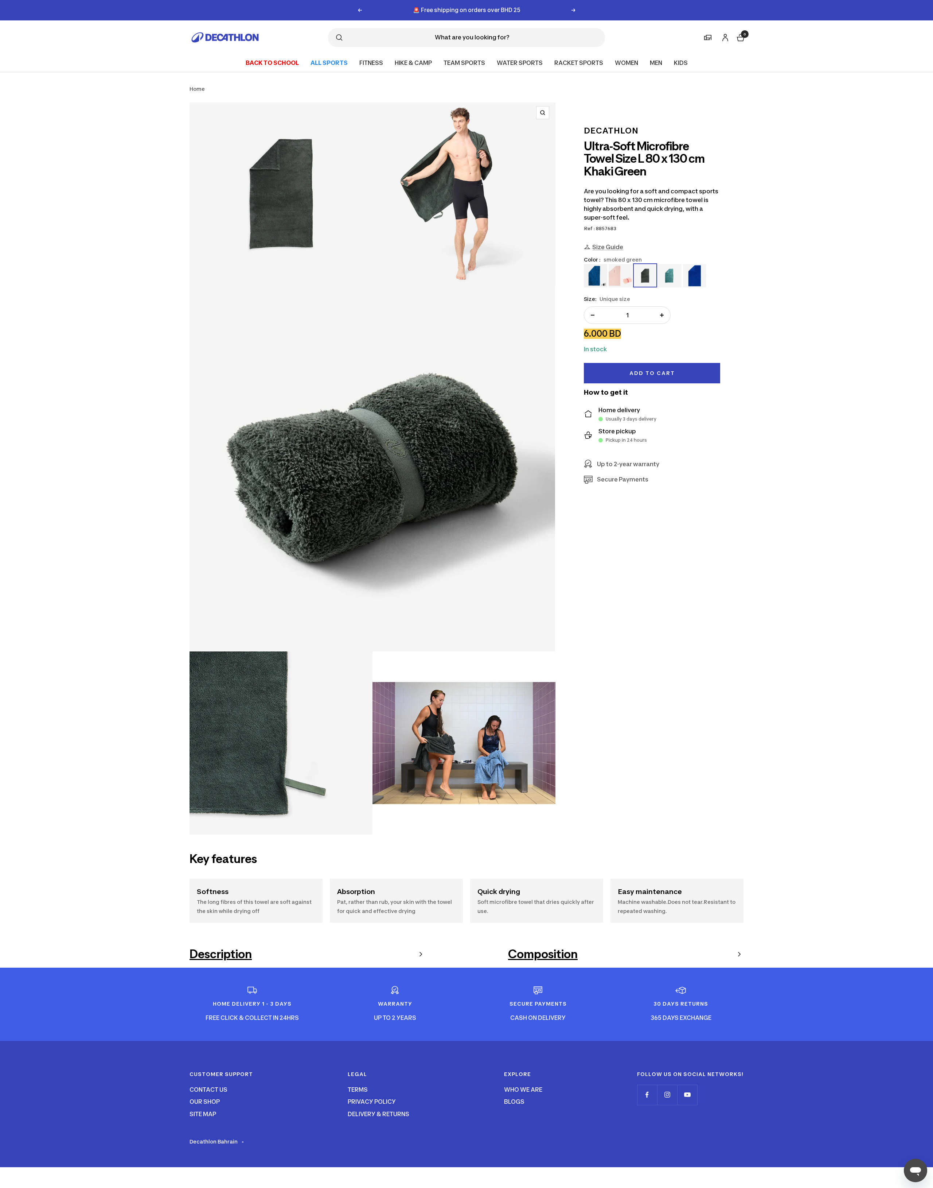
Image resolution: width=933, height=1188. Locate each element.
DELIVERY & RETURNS (378, 1114)
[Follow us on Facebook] (647, 1095)
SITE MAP (203, 1114)
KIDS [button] (681, 62)
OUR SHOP (205, 1101)
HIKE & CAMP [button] (413, 62)
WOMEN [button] (626, 62)
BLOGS (514, 1101)
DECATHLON (611, 130)
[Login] (724, 36)
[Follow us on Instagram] (667, 1095)
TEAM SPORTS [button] (464, 62)
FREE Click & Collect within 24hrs (466, 10)
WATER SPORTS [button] (520, 62)
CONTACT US (208, 1089)
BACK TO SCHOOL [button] (272, 62)
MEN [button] (656, 62)
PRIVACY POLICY (372, 1101)
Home (197, 89)
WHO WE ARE (523, 1089)
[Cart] (739, 36)
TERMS (358, 1089)
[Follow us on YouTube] (687, 1095)
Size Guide (607, 246)
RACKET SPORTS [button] (578, 62)
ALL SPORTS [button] (329, 62)
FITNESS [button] (371, 62)
